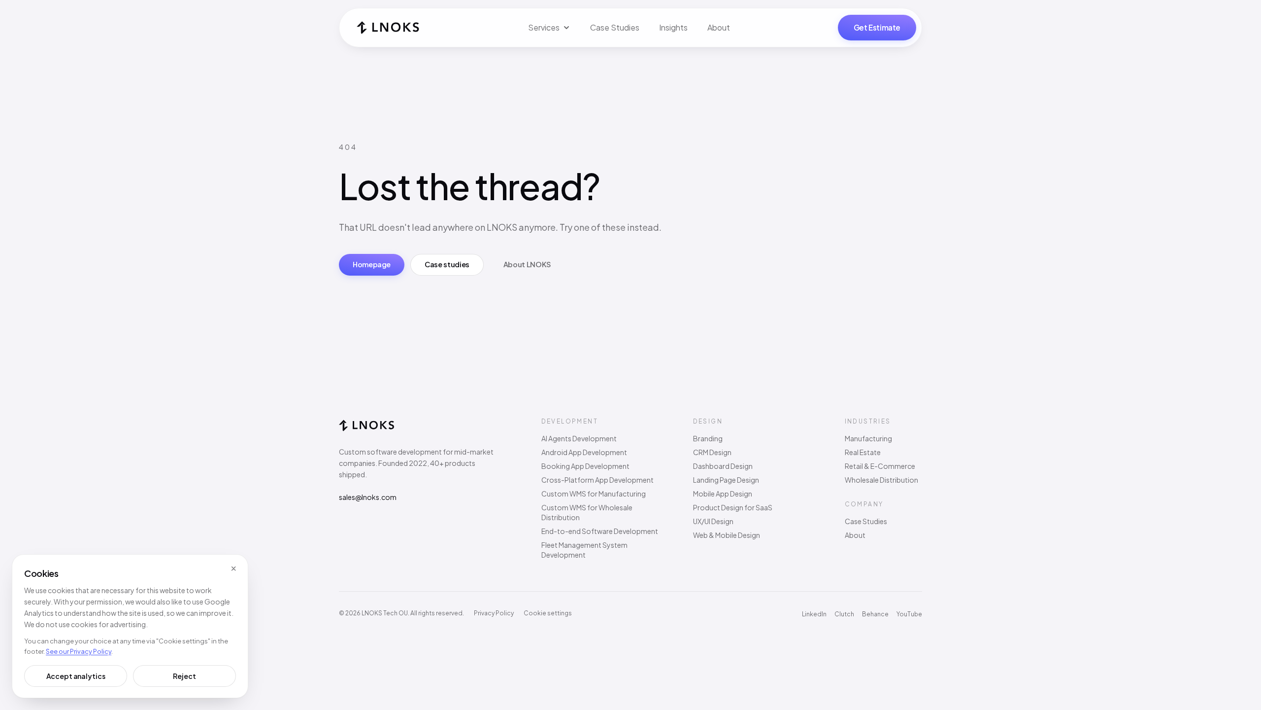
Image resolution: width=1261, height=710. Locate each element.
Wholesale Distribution (881, 479)
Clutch (844, 614)
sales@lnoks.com (368, 497)
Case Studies (614, 27)
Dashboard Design (723, 466)
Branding (708, 438)
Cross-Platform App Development (597, 479)
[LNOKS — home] (388, 27)
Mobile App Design (722, 493)
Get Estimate (877, 27)
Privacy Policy (494, 613)
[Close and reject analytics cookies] (233, 569)
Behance (875, 614)
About (718, 27)
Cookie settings (548, 613)
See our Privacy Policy (78, 651)
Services (544, 27)
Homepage (372, 264)
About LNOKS (527, 264)
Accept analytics (75, 676)
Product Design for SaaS (732, 507)
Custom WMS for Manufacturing (593, 493)
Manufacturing (868, 438)
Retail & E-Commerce (880, 466)
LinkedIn (814, 614)
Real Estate (863, 452)
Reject (184, 676)
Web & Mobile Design (726, 535)
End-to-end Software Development (599, 531)
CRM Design (712, 452)
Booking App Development (585, 466)
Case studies (447, 264)
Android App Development (584, 452)
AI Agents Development (579, 438)
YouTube (909, 614)
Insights (673, 27)
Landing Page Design (726, 479)
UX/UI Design (713, 521)
